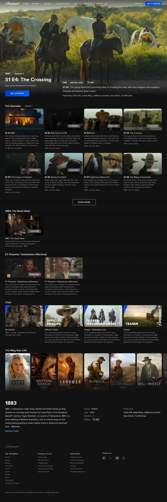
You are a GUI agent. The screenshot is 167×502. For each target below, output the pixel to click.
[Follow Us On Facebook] (104, 458)
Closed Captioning (76, 460)
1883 (7, 11)
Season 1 (19, 74)
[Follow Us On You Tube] (117, 458)
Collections (9, 466)
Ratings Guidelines (77, 463)
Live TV (77, 4)
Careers (73, 466)
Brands (7, 474)
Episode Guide (12, 431)
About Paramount (76, 469)
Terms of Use (42, 457)
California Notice (44, 472)
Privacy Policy (43, 463)
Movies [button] (48, 4)
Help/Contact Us (76, 457)
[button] (24, 231)
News (99, 4)
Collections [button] (63, 4)
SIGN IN (138, 4)
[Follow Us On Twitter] (110, 457)
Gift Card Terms (43, 460)
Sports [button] (88, 4)
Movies (7, 463)
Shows (7, 460)
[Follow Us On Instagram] (123, 458)
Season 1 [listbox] (28, 106)
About (14, 11)
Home (26, 4)
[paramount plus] (12, 4)
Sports (7, 472)
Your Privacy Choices (45, 466)
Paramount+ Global (12, 483)
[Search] (106, 4)
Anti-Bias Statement (77, 472)
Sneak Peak (9, 480)
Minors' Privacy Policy (45, 469)
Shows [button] (35, 4)
